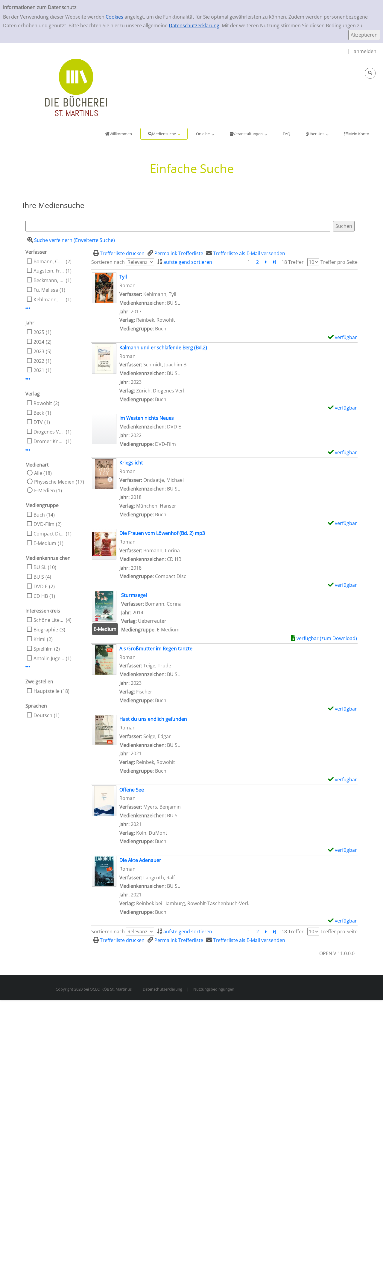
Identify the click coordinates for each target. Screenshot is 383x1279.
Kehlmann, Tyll (49, 299)
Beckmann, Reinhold (49, 280)
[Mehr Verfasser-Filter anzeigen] (27, 308)
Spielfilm (43, 648)
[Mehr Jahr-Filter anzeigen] (27, 379)
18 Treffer (293, 262)
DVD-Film (44, 524)
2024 (39, 341)
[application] (164, 134)
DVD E (41, 586)
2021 (39, 370)
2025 (39, 332)
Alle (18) (43, 473)
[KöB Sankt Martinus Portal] (58, 87)
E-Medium (45, 543)
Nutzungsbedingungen (213, 989)
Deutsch (43, 715)
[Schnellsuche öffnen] (370, 73)
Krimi (39, 639)
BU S (39, 577)
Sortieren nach (108, 262)
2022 (39, 361)
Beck (39, 413)
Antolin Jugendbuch (49, 658)
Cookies (114, 16)
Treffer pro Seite (339, 262)
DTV (38, 422)
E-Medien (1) (48, 490)
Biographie (46, 629)
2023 (39, 351)
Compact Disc (49, 533)
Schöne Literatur (49, 620)
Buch (39, 514)
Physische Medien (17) (59, 482)
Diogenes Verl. (49, 431)
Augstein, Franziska (49, 270)
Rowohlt (43, 403)
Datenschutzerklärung (194, 25)
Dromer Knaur (49, 441)
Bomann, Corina (49, 261)
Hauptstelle (47, 691)
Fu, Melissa (46, 290)
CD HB (41, 596)
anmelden (365, 51)
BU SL (40, 567)
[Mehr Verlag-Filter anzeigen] (27, 450)
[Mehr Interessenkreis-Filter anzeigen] (27, 666)
